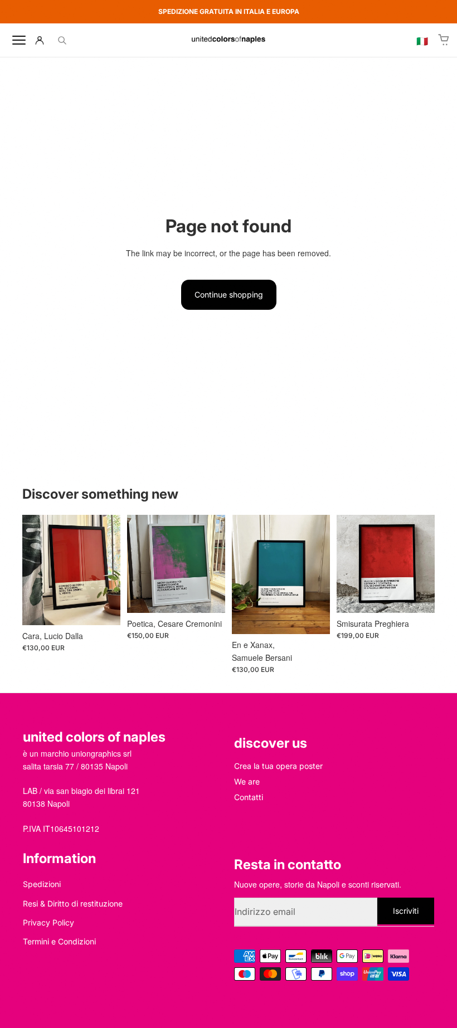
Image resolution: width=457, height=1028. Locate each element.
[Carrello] (444, 40)
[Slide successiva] (108, 570)
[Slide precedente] (34, 570)
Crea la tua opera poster (278, 766)
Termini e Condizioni (59, 941)
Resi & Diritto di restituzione (73, 903)
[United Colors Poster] (228, 40)
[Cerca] (61, 40)
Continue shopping (229, 294)
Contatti (248, 797)
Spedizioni (42, 884)
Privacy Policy (48, 922)
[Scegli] (103, 608)
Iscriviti (406, 910)
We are (247, 781)
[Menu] (19, 40)
